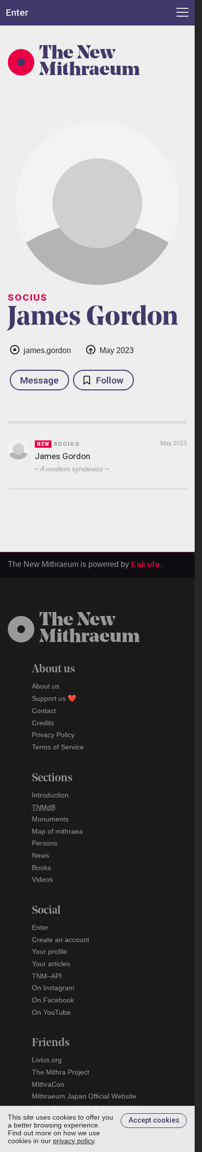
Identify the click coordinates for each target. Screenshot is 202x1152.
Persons (44, 843)
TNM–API (47, 976)
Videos (42, 879)
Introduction (50, 795)
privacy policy (73, 1141)
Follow (110, 380)
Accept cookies (153, 1120)
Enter (40, 927)
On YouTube (51, 1012)
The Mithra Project (60, 1072)
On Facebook (53, 1000)
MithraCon (48, 1084)
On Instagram (53, 988)
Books (41, 867)
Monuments (50, 819)
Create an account (60, 940)
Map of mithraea (57, 831)
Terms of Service (58, 747)
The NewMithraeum (89, 629)
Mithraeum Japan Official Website (84, 1096)
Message (39, 380)
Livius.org (47, 1060)
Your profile (49, 951)
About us (45, 686)
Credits (43, 723)
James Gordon (62, 456)
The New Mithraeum (89, 62)
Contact (44, 711)
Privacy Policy (53, 735)
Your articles (51, 964)
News (40, 855)
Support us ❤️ (54, 698)
